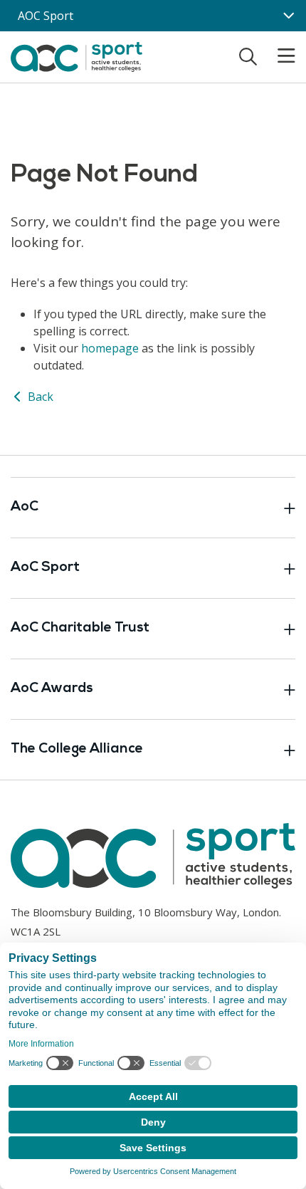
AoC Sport (45, 568)
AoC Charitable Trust (80, 628)
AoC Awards (52, 689)
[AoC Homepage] (76, 55)
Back (39, 396)
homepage (110, 348)
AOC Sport (45, 15)
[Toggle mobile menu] (277, 56)
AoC (24, 507)
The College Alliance (77, 749)
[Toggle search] (248, 56)
